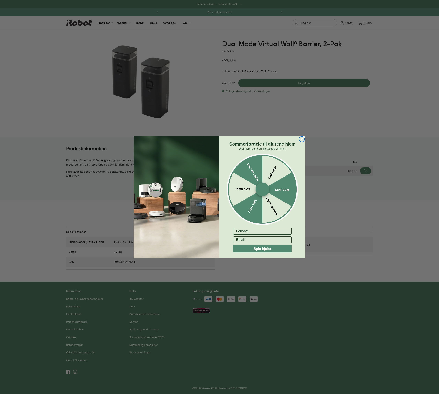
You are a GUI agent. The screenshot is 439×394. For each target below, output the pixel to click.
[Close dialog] (302, 139)
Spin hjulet (262, 249)
